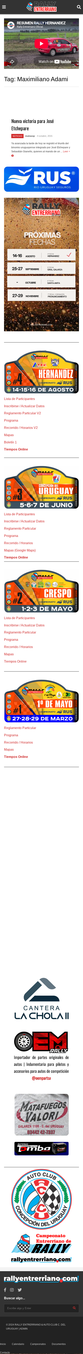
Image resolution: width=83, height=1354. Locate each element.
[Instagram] (12, 1290)
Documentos (59, 1344)
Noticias (17, 136)
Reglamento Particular (20, 528)
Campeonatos (38, 1344)
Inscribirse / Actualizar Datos (24, 406)
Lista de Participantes (19, 399)
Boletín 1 (10, 442)
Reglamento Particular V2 (22, 413)
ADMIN (24, 1328)
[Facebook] (5, 1290)
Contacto (5, 1352)
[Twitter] (20, 1290)
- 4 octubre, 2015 (44, 136)
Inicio (3, 1344)
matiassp (30, 136)
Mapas (9, 435)
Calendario (18, 1344)
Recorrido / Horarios (18, 543)
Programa (11, 420)
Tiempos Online (16, 449)
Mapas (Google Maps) (20, 550)
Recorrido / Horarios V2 (21, 427)
